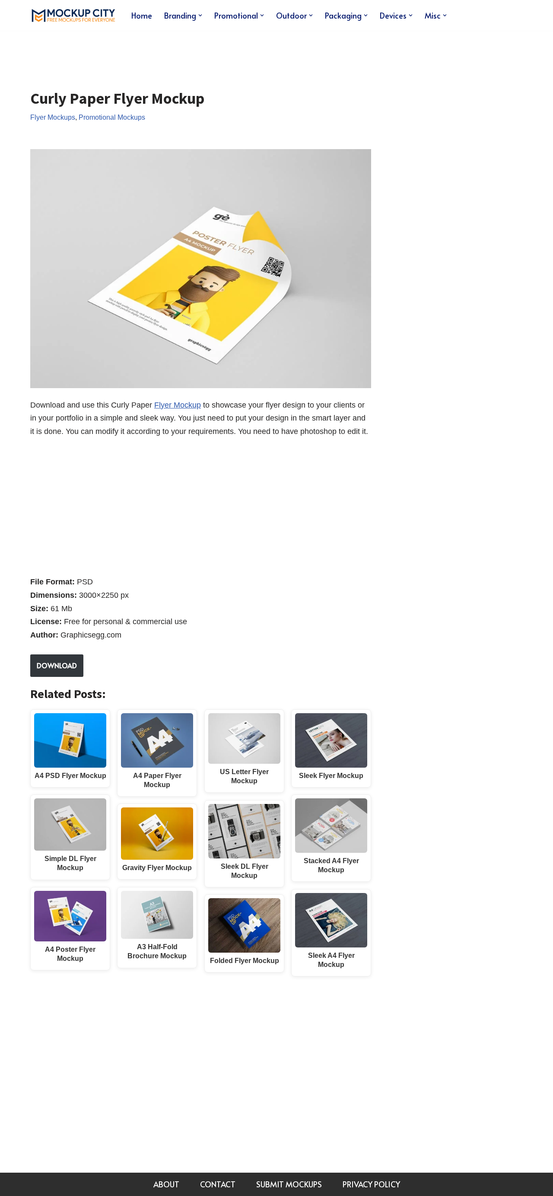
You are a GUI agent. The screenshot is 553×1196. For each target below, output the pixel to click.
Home (141, 15)
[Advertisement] (187, 53)
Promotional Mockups (112, 117)
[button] (200, 15)
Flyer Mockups (52, 117)
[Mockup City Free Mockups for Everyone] (73, 15)
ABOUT (166, 1184)
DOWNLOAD (57, 665)
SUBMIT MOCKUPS (289, 1184)
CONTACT (217, 1184)
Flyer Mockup (177, 405)
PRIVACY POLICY (371, 1184)
